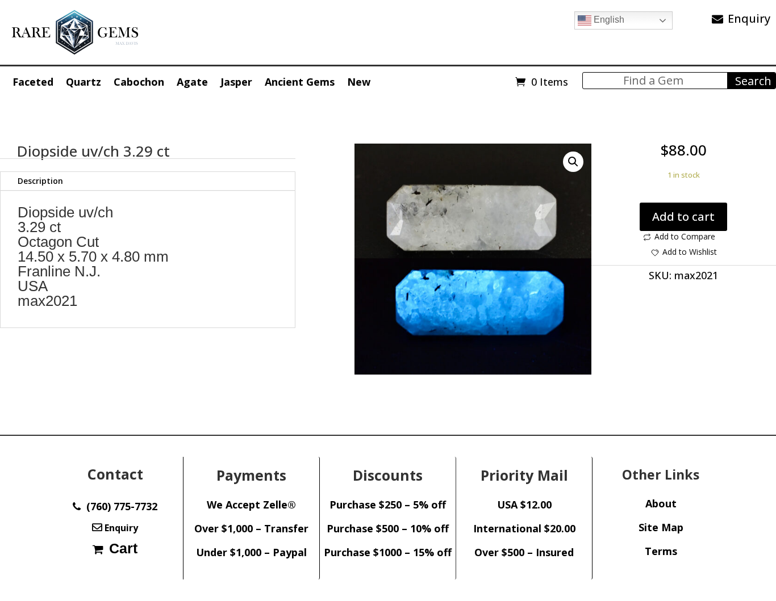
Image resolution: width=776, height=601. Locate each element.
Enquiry (749, 18)
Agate (192, 82)
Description (40, 180)
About (661, 503)
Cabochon (139, 82)
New (358, 82)
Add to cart (683, 216)
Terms (661, 551)
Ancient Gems (300, 82)
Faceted (32, 82)
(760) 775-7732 (119, 506)
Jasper (236, 82)
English (607, 19)
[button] (573, 162)
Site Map (661, 527)
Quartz (83, 82)
